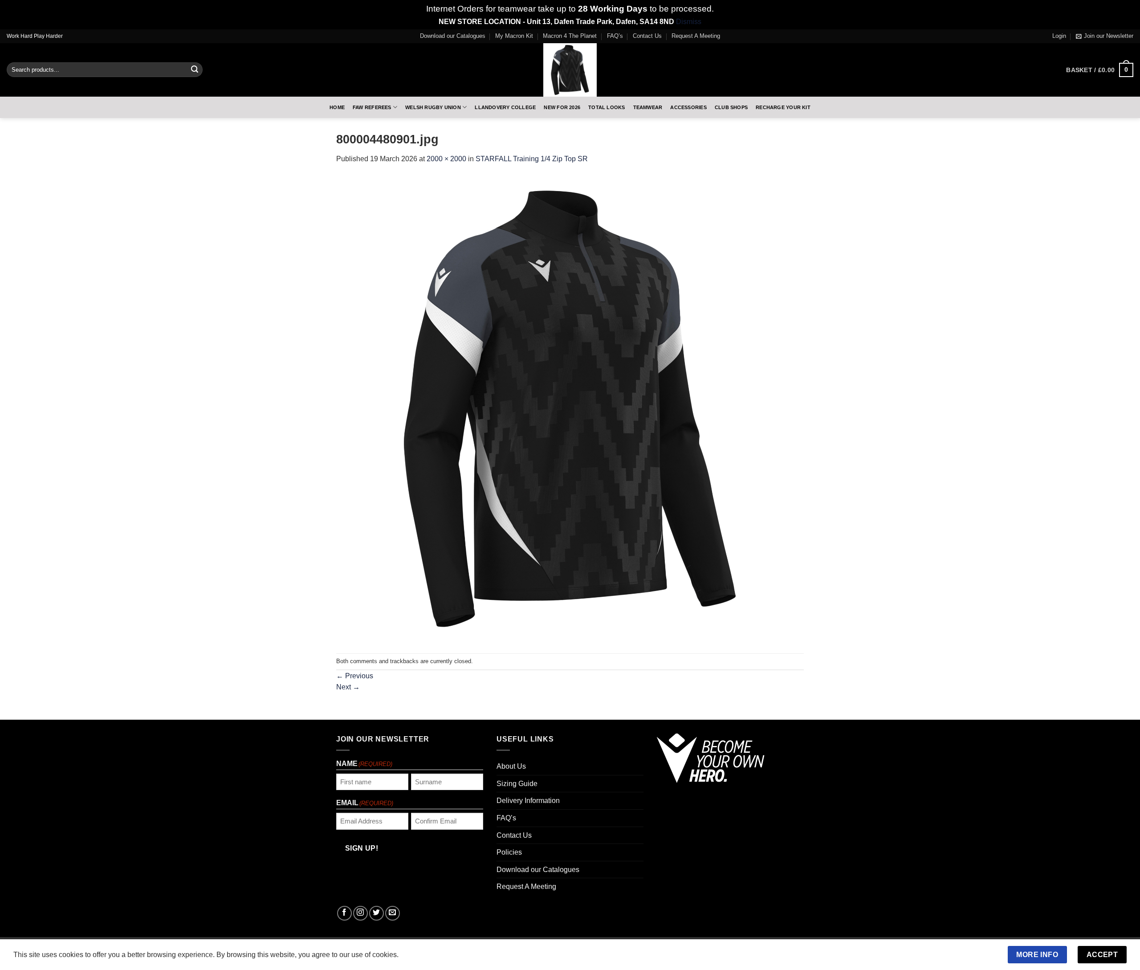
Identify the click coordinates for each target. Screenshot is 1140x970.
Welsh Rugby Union (433, 107)
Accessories (688, 107)
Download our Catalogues (452, 36)
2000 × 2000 (446, 159)
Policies (509, 852)
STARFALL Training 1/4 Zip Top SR (532, 159)
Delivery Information (528, 800)
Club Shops (731, 107)
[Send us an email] (392, 913)
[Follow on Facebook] (344, 913)
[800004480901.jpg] (570, 408)
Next (348, 687)
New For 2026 (562, 107)
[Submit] (194, 69)
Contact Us (647, 36)
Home (337, 107)
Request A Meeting (696, 36)
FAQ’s (615, 36)
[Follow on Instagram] (360, 913)
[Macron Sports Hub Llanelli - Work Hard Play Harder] (570, 70)
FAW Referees (372, 107)
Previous (354, 676)
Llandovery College (505, 107)
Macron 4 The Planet (570, 36)
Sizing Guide (517, 783)
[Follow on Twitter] (376, 913)
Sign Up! (362, 848)
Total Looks (606, 107)
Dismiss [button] (688, 21)
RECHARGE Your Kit (783, 107)
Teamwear (648, 107)
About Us (511, 766)
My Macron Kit (514, 36)
